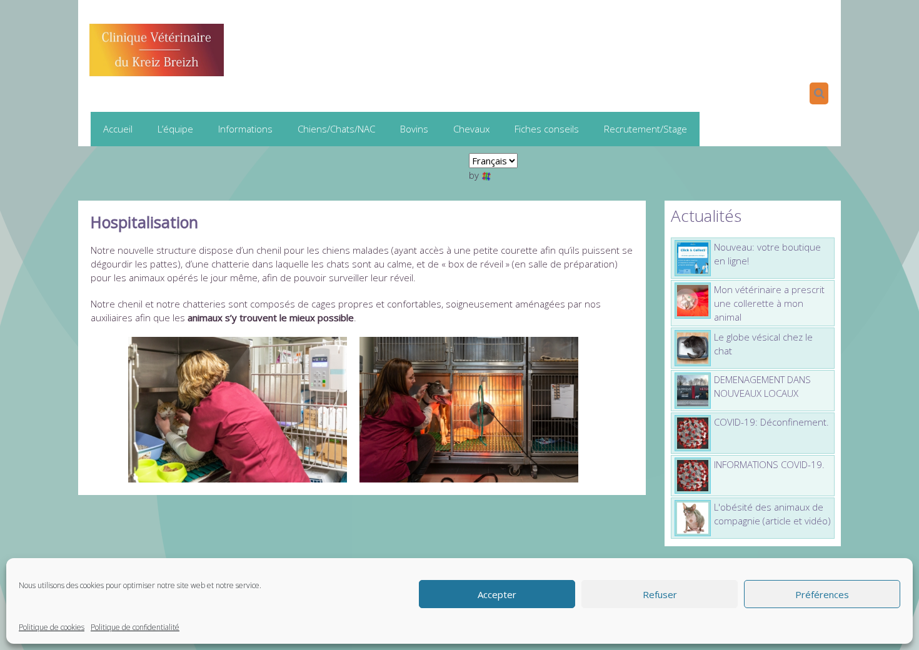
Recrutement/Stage (645, 128)
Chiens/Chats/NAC (336, 128)
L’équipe (175, 128)
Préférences (822, 594)
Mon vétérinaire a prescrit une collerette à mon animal (769, 303)
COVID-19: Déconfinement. (771, 422)
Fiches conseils (547, 128)
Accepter (497, 594)
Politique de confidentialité (135, 627)
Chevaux (471, 128)
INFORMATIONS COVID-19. (769, 464)
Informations (245, 128)
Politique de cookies (51, 627)
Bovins (414, 128)
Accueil (118, 128)
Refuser (660, 594)
